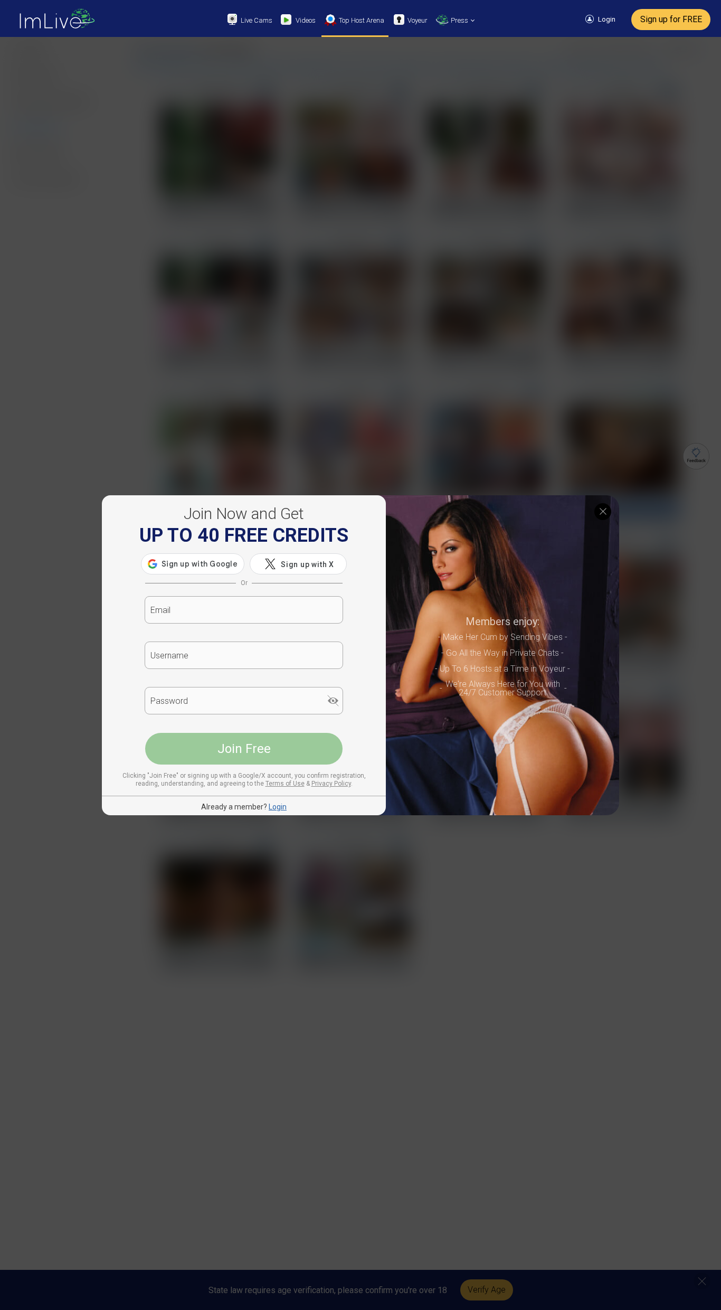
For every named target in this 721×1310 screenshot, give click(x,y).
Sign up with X (307, 564)
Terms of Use (285, 783)
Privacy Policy (331, 783)
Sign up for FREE (671, 19)
